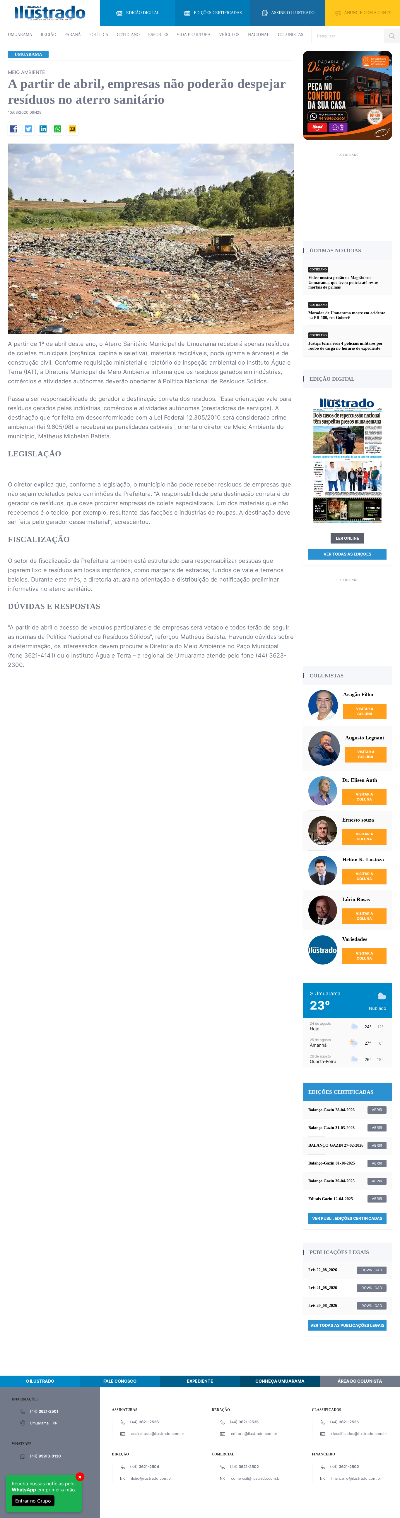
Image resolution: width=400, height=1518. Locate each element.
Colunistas (290, 34)
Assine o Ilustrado (292, 13)
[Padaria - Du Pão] (347, 95)
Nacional (258, 34)
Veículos (229, 34)
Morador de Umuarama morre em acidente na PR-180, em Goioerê (346, 315)
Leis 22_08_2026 (322, 1270)
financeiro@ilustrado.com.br (356, 1478)
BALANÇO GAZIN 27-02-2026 (335, 1145)
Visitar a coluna (364, 711)
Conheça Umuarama (280, 1381)
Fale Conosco (119, 1381)
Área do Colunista (360, 1381)
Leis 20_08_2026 (322, 1305)
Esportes (158, 34)
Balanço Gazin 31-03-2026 (331, 1128)
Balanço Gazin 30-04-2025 (331, 1181)
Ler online (347, 538)
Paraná (72, 34)
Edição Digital (143, 13)
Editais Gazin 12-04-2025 (330, 1199)
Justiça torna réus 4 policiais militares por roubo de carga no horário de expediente (345, 345)
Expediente (200, 1381)
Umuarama (20, 34)
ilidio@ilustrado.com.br (151, 1478)
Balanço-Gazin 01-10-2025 (331, 1163)
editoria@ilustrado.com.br (254, 1433)
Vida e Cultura (194, 34)
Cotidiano (128, 34)
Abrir (377, 1110)
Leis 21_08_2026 (322, 1288)
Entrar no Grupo (33, 1501)
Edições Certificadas (218, 13)
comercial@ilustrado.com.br (256, 1478)
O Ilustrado (40, 1381)
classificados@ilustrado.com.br (359, 1433)
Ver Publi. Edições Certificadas (347, 1218)
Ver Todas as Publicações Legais (347, 1325)
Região (48, 34)
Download (371, 1270)
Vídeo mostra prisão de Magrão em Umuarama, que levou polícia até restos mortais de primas (343, 282)
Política (98, 34)
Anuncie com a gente (367, 13)
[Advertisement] (347, 195)
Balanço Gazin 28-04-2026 (331, 1110)
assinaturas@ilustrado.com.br (157, 1433)
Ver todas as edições (347, 554)
